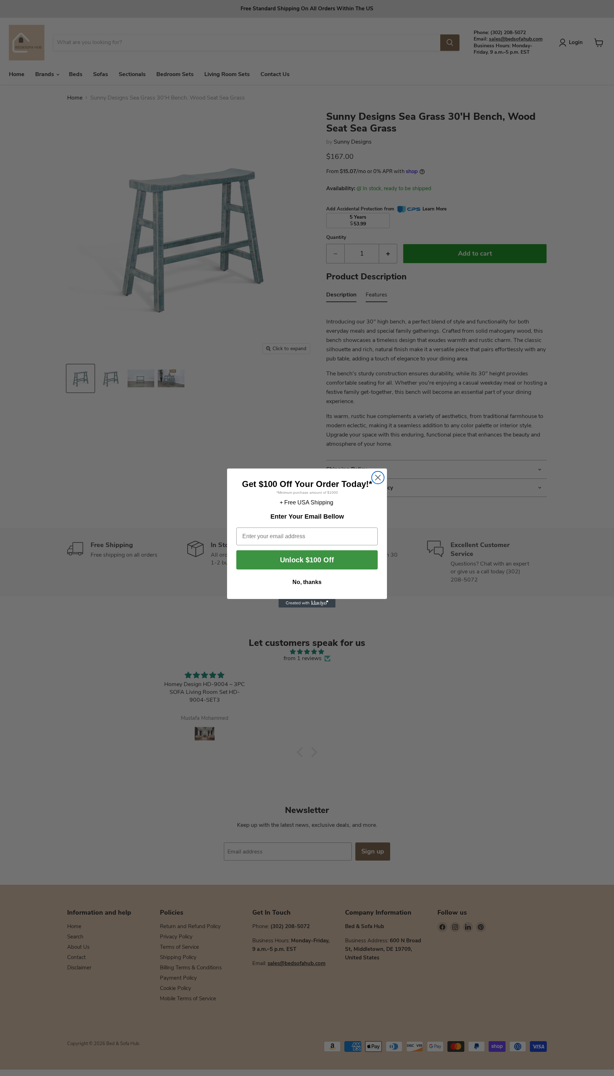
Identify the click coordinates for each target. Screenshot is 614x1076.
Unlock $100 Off (307, 560)
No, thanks (307, 582)
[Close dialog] (378, 477)
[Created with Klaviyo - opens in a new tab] (307, 603)
